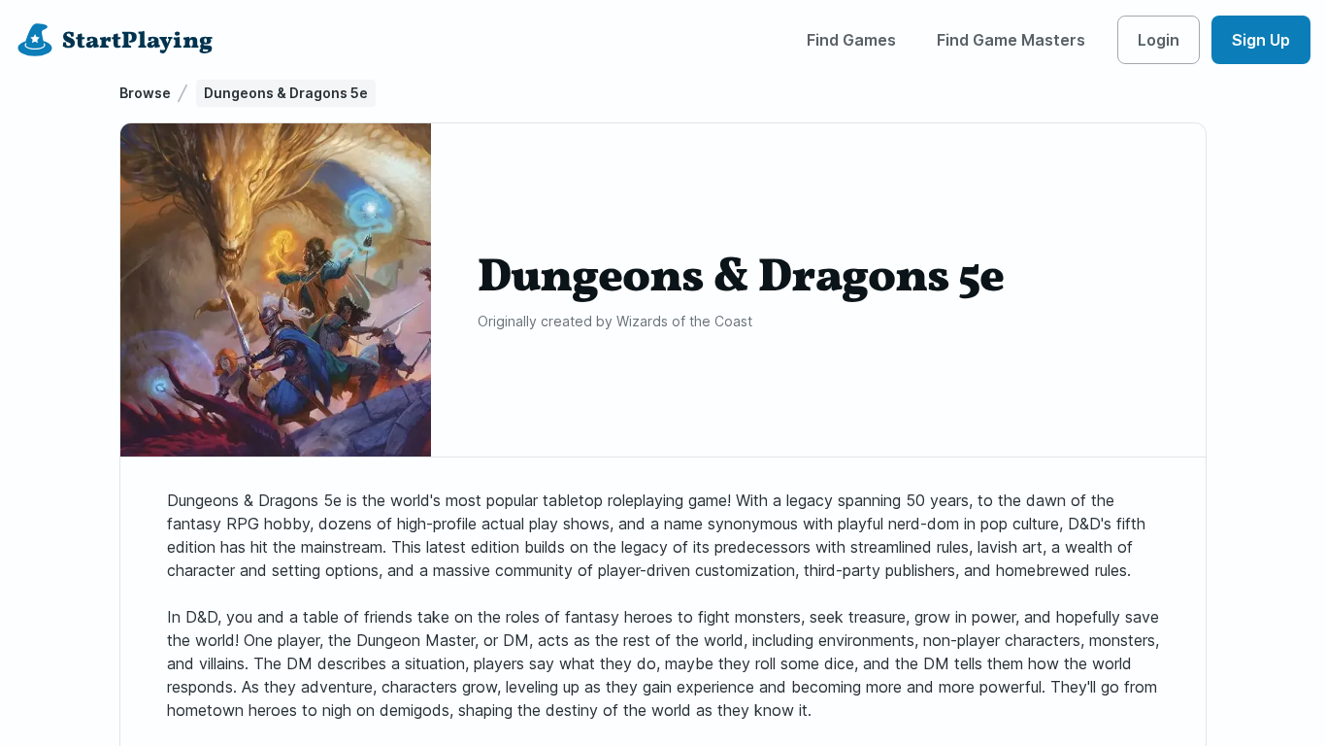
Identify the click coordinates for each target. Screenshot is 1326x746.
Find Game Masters (1011, 40)
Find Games (851, 40)
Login (1158, 40)
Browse (145, 93)
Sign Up (1261, 40)
